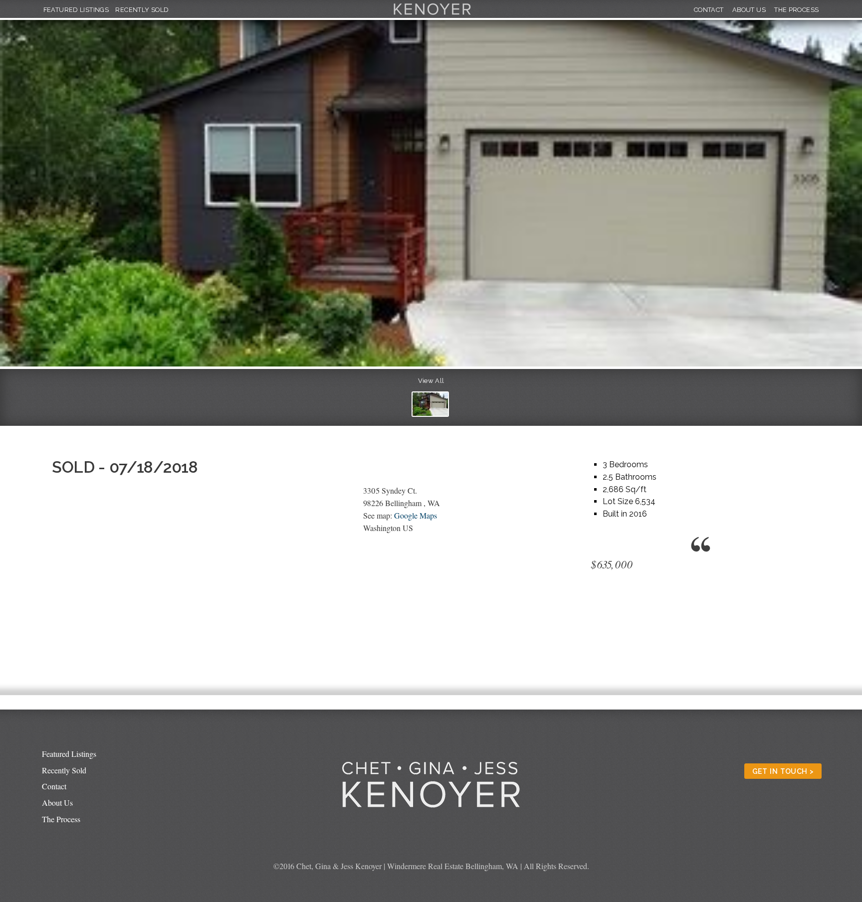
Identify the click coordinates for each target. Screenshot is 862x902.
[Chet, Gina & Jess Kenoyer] (432, 15)
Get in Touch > (783, 771)
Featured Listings (76, 9)
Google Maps (415, 515)
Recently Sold (142, 9)
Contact (709, 9)
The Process (796, 9)
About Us (749, 9)
